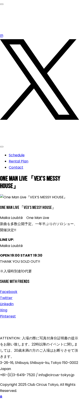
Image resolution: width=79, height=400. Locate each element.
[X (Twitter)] (39, 118)
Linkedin (7, 304)
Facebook (8, 291)
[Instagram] (1, 36)
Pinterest (8, 316)
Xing (3, 310)
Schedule (17, 155)
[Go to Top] (1, 396)
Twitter (6, 297)
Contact (16, 167)
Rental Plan (18, 161)
